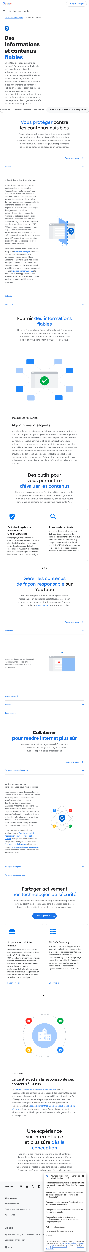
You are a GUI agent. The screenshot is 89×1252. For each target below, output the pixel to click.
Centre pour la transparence (17, 1209)
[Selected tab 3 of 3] (47, 568)
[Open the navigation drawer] (4, 11)
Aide (10, 1247)
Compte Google (76, 4)
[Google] (7, 3)
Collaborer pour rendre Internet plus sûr (67, 110)
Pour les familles (12, 1204)
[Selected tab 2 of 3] (44, 568)
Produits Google (32, 1234)
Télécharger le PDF (43, 916)
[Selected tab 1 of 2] (43, 995)
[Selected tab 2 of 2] (45, 995)
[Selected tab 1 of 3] (42, 568)
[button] (44, 166)
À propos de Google (14, 1234)
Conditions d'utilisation (15, 1240)
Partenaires (10, 1215)
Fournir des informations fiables (29, 110)
